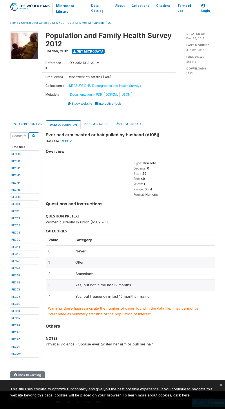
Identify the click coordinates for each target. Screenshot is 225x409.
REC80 (15, 303)
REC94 (15, 332)
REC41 (15, 246)
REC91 (15, 325)
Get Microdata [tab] (130, 124)
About (120, 5)
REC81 (15, 311)
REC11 (15, 211)
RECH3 (16, 175)
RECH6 (16, 197)
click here (181, 395)
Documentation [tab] (96, 124)
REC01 (15, 204)
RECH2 (16, 168)
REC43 (15, 261)
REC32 (15, 239)
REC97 (15, 346)
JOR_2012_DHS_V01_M (76, 22)
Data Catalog (97, 8)
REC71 (15, 289)
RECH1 (15, 161)
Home (14, 22)
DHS (55, 22)
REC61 (15, 282)
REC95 (15, 339)
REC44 (15, 268)
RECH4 (16, 182)
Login (205, 11)
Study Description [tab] (28, 124)
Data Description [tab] (63, 124)
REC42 (15, 254)
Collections (140, 5)
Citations (163, 5)
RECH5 (16, 189)
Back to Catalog (29, 375)
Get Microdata (89, 51)
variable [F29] (103, 22)
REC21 (15, 218)
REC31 (15, 232)
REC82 (15, 318)
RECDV (16, 353)
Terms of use (184, 8)
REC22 (15, 225)
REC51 (15, 275)
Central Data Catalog (35, 22)
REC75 (15, 296)
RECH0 (16, 154)
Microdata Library (65, 9)
